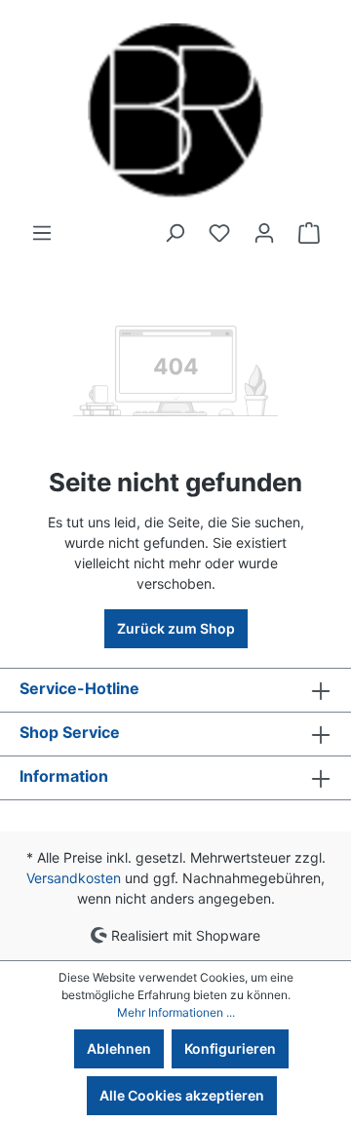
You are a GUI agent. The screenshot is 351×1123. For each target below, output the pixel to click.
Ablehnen (119, 1048)
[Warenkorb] (309, 233)
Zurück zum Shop (176, 628)
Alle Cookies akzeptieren (181, 1095)
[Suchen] (174, 233)
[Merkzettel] (219, 233)
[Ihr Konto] (264, 233)
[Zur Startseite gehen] (176, 111)
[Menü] (42, 233)
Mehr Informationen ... (176, 1012)
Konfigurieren (230, 1048)
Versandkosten (73, 878)
